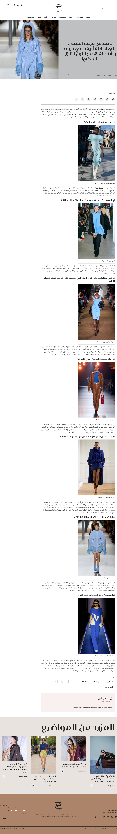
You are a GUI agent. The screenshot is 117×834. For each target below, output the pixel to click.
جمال (70, 17)
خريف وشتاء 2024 (50, 347)
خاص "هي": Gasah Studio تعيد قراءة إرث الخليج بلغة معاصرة (74, 765)
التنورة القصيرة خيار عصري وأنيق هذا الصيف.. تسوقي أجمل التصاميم (45, 779)
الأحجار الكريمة (87, 661)
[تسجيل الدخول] (103, 8)
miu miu (84, 681)
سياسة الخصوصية (85, 828)
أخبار (45, 17)
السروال (63, 681)
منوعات (9, 810)
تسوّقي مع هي (31, 17)
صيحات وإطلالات (101, 75)
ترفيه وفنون (62, 17)
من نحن (95, 828)
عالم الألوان (99, 109)
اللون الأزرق (99, 188)
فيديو (39, 17)
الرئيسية (115, 828)
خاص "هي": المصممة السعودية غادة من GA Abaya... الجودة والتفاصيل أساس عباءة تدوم (14, 767)
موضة (88, 17)
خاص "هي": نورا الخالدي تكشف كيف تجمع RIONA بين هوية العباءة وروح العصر (103, 779)
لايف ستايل (53, 17)
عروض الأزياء (79, 17)
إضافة (4, 818)
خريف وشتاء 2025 (97, 681)
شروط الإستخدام (105, 828)
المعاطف (62, 510)
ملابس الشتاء (85, 430)
